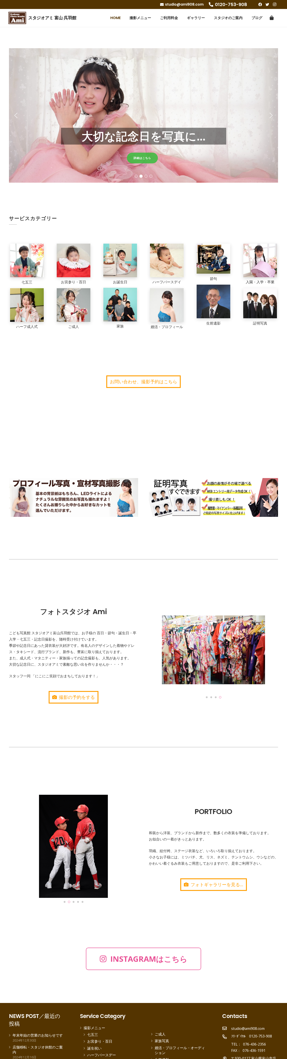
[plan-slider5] (213, 497)
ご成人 (160, 1034)
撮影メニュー (94, 1027)
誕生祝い (94, 1048)
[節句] (213, 259)
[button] (16, 115)
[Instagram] (274, 4)
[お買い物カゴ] (272, 18)
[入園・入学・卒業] (260, 260)
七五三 (92, 1034)
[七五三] (27, 260)
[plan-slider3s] (73, 497)
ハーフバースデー (101, 1055)
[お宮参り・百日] (73, 260)
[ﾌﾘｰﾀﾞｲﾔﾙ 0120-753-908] (226, 1037)
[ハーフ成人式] (27, 305)
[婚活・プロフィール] (167, 305)
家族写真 (162, 1040)
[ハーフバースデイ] (167, 260)
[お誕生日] (120, 260)
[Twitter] (267, 4)
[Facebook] (260, 4)
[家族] (120, 304)
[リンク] (17, 18)
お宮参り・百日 (99, 1041)
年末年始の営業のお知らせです (38, 1035)
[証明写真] (260, 303)
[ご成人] (73, 305)
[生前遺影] (213, 301)
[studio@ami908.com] (226, 1028)
